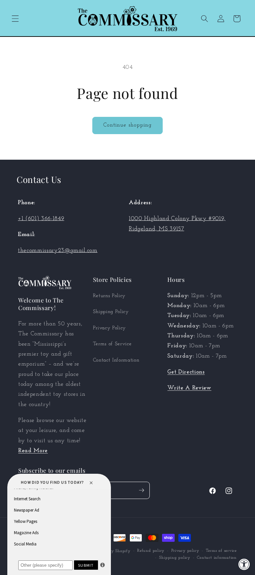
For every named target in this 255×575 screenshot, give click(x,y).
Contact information (217, 558)
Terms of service (221, 551)
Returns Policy (109, 295)
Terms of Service (112, 344)
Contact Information (116, 360)
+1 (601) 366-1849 (41, 218)
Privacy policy (185, 551)
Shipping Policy (111, 311)
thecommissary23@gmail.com (58, 250)
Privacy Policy (109, 328)
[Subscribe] (141, 490)
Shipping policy (174, 558)
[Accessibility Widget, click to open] (244, 564)
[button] (15, 19)
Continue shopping (127, 125)
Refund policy (150, 551)
